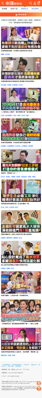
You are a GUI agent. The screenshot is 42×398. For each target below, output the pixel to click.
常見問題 (18, 366)
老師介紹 (14, 8)
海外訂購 (10, 366)
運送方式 (34, 365)
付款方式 (26, 365)
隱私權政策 (6, 365)
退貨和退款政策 (17, 365)
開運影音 (24, 8)
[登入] (35, 3)
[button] (3, 3)
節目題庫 (35, 8)
